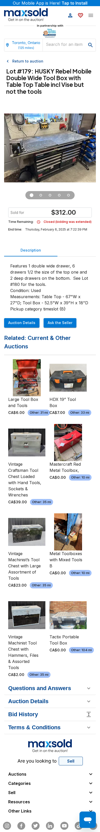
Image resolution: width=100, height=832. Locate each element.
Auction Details (21, 322)
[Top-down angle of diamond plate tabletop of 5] (59, 195)
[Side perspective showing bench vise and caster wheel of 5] (50, 195)
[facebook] (21, 826)
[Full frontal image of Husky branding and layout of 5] (68, 195)
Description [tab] (31, 250)
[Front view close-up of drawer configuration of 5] (41, 195)
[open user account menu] (70, 15)
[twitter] (35, 826)
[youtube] (64, 826)
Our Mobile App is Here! (50, 3)
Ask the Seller (60, 322)
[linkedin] (50, 826)
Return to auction (27, 61)
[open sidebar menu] (91, 15)
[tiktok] (79, 826)
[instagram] (7, 826)
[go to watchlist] (80, 15)
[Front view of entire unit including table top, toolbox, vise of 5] (31, 195)
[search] (90, 45)
